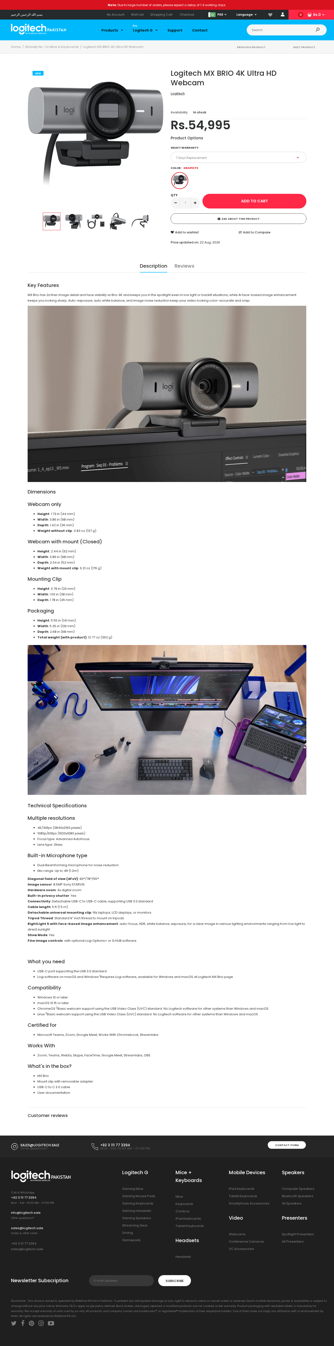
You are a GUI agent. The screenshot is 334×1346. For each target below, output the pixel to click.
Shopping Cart (161, 14)
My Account (115, 14)
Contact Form (287, 1145)
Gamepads (131, 1240)
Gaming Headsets (136, 1210)
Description (153, 266)
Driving (127, 1232)
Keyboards (184, 1204)
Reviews (184, 266)
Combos (182, 1211)
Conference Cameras (246, 1241)
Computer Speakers (298, 1188)
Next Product (304, 47)
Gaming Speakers (136, 1218)
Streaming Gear (135, 1225)
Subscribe (175, 1281)
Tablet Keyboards (190, 1226)
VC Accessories (241, 1249)
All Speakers (292, 1203)
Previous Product (251, 47)
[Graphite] (179, 180)
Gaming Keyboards (137, 1203)
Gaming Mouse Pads (138, 1196)
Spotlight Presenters (298, 1234)
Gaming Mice (132, 1188)
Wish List (137, 14)
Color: (184, 168)
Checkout (187, 14)
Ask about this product (241, 219)
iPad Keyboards (188, 1218)
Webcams (237, 1234)
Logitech (178, 93)
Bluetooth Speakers (297, 1196)
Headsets (183, 1256)
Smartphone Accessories (249, 1203)
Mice (179, 1196)
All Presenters (293, 1241)
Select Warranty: (185, 148)
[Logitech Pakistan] (38, 33)
